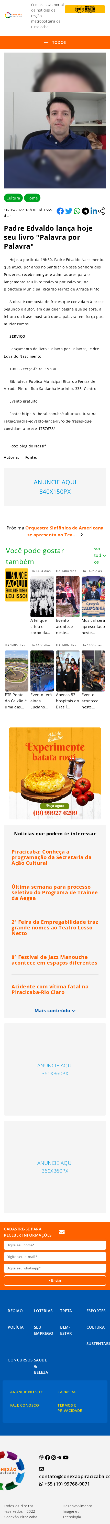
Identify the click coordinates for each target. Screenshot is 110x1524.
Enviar (55, 1280)
